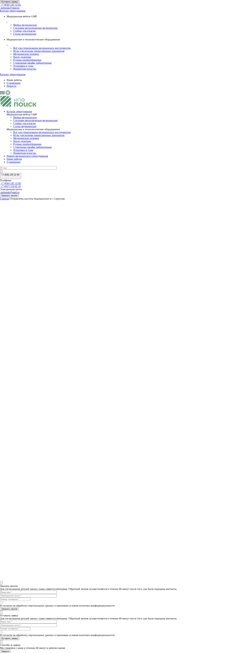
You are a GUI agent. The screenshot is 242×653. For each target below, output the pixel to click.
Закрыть (5, 651)
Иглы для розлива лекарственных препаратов (39, 51)
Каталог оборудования (12, 10)
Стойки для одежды (24, 31)
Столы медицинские (24, 33)
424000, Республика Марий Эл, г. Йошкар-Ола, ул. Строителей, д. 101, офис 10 (17, 564)
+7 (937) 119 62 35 (10, 186)
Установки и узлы (23, 65)
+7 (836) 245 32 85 (10, 4)
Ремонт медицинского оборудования (27, 156)
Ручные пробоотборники (27, 60)
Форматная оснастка (24, 68)
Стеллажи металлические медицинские (35, 28)
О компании (13, 83)
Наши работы (14, 159)
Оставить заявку (9, 1)
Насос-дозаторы (22, 57)
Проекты (12, 500)
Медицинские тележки (26, 54)
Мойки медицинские (25, 25)
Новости (11, 86)
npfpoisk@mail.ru (9, 7)
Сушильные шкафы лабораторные (32, 62)
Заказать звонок (9, 195)
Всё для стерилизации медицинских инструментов (42, 48)
